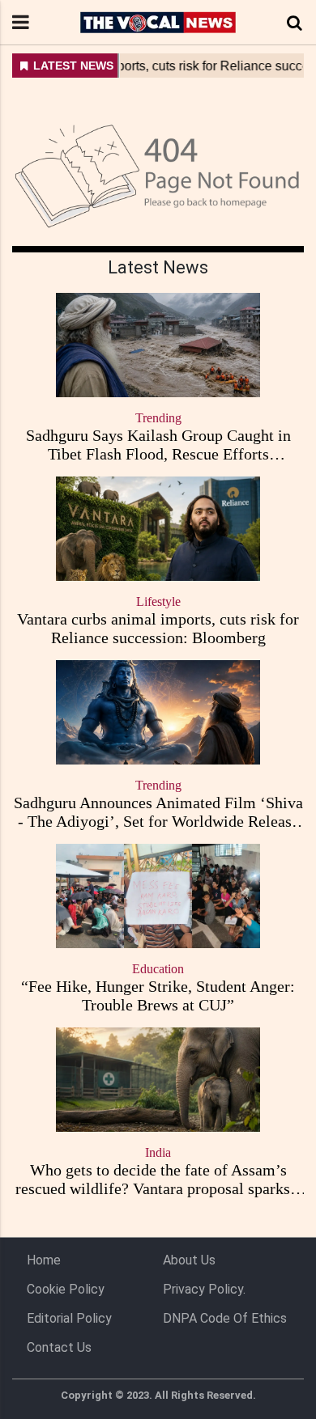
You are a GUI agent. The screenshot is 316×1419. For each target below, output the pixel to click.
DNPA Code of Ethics (225, 1318)
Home (44, 1260)
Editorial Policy (69, 1318)
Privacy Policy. (204, 1289)
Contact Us (59, 1347)
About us (189, 1260)
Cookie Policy (66, 1289)
